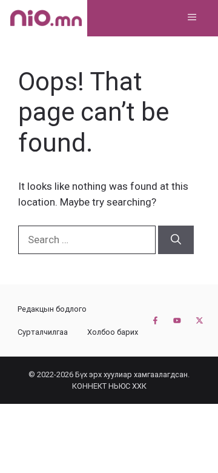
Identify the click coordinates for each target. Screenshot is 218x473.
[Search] (176, 240)
